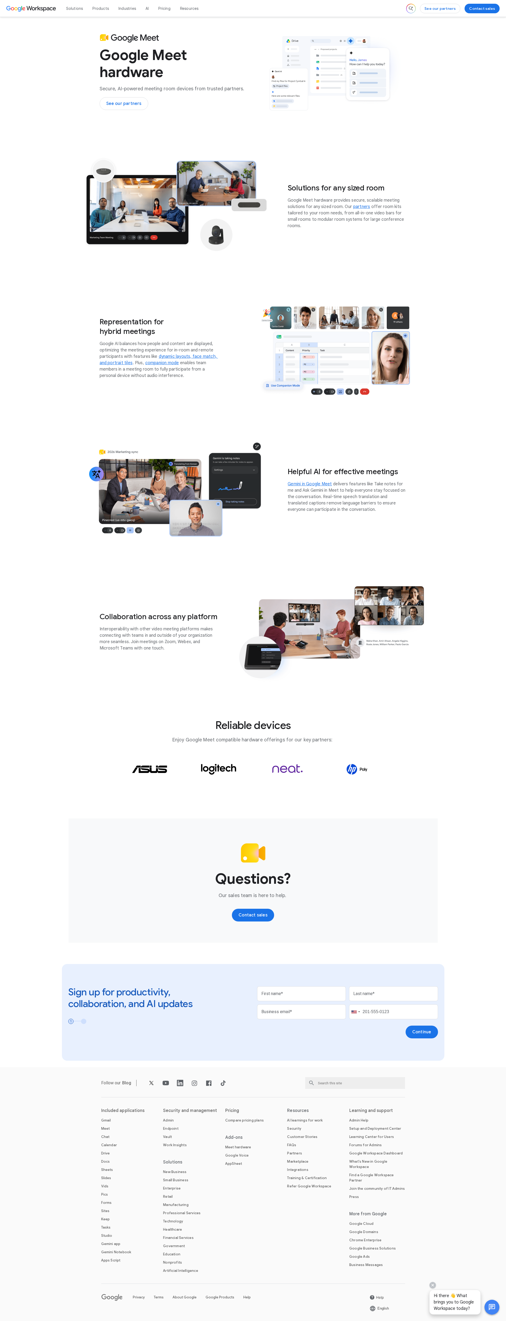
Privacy (139, 1297)
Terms (159, 1297)
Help (247, 1297)
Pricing (164, 8)
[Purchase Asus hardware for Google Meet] (149, 769)
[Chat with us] (491, 1307)
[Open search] (411, 8)
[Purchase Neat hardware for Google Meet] (287, 769)
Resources (189, 8)
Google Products (220, 1297)
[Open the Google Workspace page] (31, 8)
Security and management (190, 1110)
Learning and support (371, 1110)
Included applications (123, 1110)
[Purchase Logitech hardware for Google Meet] (218, 769)
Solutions (74, 8)
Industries (127, 8)
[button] (491, 1307)
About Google (185, 1297)
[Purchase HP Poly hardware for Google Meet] (356, 769)
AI (147, 8)
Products (100, 8)
